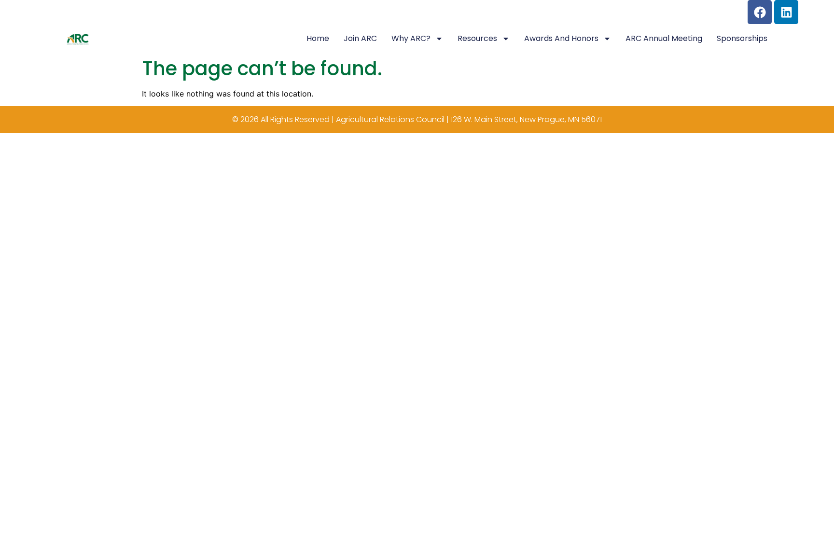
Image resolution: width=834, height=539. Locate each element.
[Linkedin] (786, 12)
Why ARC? (411, 38)
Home (317, 38)
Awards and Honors (561, 38)
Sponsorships (742, 38)
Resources (477, 38)
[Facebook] (760, 12)
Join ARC (360, 38)
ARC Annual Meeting (664, 38)
